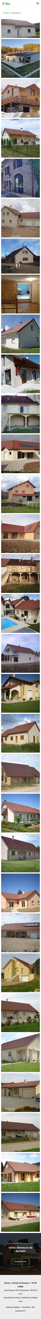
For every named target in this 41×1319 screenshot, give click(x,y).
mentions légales (13, 1307)
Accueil (6, 13)
